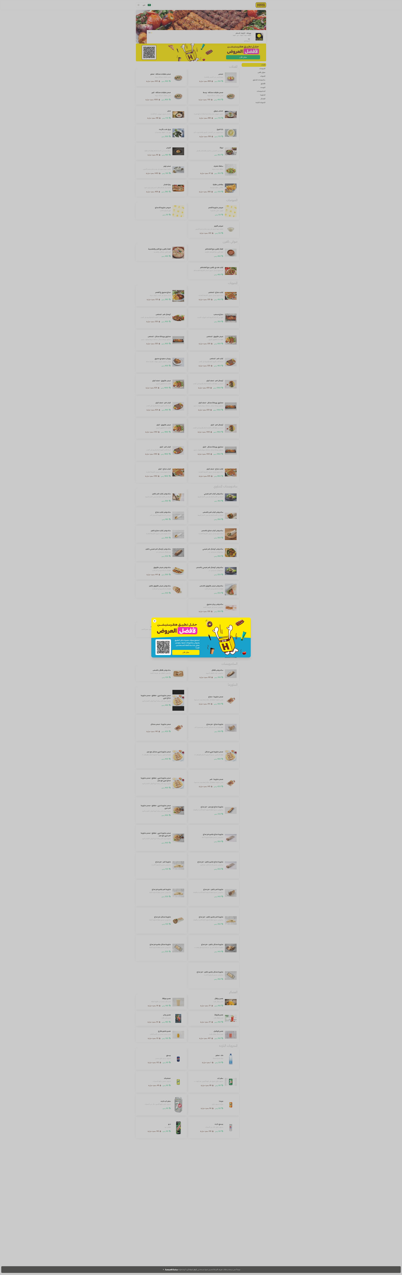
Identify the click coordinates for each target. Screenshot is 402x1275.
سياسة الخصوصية (171, 1269)
